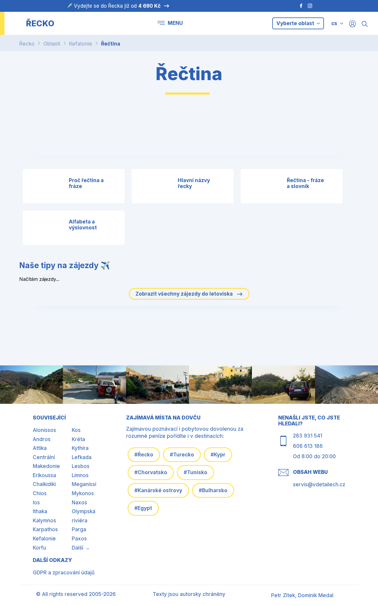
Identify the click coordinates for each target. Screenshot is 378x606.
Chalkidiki (44, 484)
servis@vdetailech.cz (319, 484)
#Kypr (218, 455)
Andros (41, 439)
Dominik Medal (315, 595)
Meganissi (84, 484)
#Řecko (143, 455)
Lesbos (80, 466)
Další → (81, 548)
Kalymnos (44, 521)
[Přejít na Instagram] (310, 6)
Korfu (39, 548)
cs (334, 23)
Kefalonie (80, 44)
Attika (40, 448)
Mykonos (83, 493)
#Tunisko (195, 472)
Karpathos (45, 529)
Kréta (78, 439)
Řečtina (110, 44)
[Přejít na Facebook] (298, 6)
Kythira (80, 448)
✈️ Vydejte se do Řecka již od (113, 6)
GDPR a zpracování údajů (63, 573)
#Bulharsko (213, 490)
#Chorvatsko (150, 472)
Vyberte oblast (295, 23)
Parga (79, 529)
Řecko (27, 44)
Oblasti (51, 44)
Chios (40, 493)
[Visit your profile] (352, 23)
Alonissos (44, 430)
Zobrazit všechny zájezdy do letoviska (185, 294)
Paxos (79, 539)
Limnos (80, 475)
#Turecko (182, 455)
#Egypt (143, 508)
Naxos (79, 502)
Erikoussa (44, 475)
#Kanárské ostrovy (158, 490)
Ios (36, 502)
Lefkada (82, 457)
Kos (76, 430)
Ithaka (40, 511)
